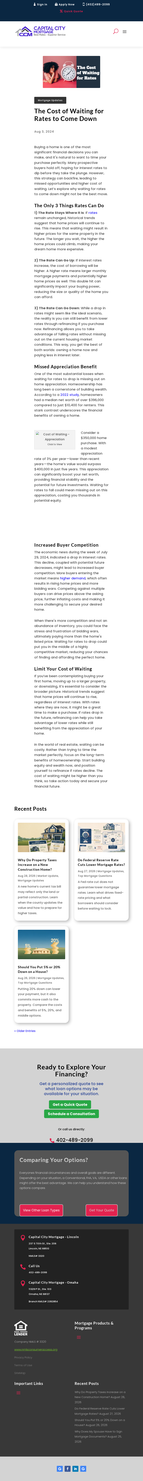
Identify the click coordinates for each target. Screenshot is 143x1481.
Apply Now (67, 4)
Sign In (42, 4)
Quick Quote (73, 11)
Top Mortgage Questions (95, 876)
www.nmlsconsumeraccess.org (35, 1349)
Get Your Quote (101, 1210)
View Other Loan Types (41, 1210)
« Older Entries (25, 1031)
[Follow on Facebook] (68, 1469)
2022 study (69, 394)
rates (92, 212)
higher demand (72, 578)
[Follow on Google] (60, 1469)
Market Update (48, 876)
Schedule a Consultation (71, 1113)
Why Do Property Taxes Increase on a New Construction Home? (37, 864)
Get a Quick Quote (70, 1104)
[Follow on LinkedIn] (75, 1469)
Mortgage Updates (50, 100)
